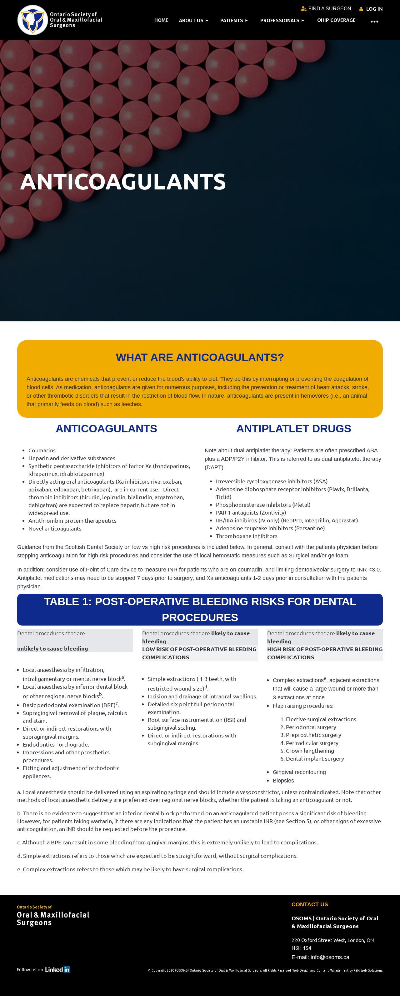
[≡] (370, 21)
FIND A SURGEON (329, 8)
